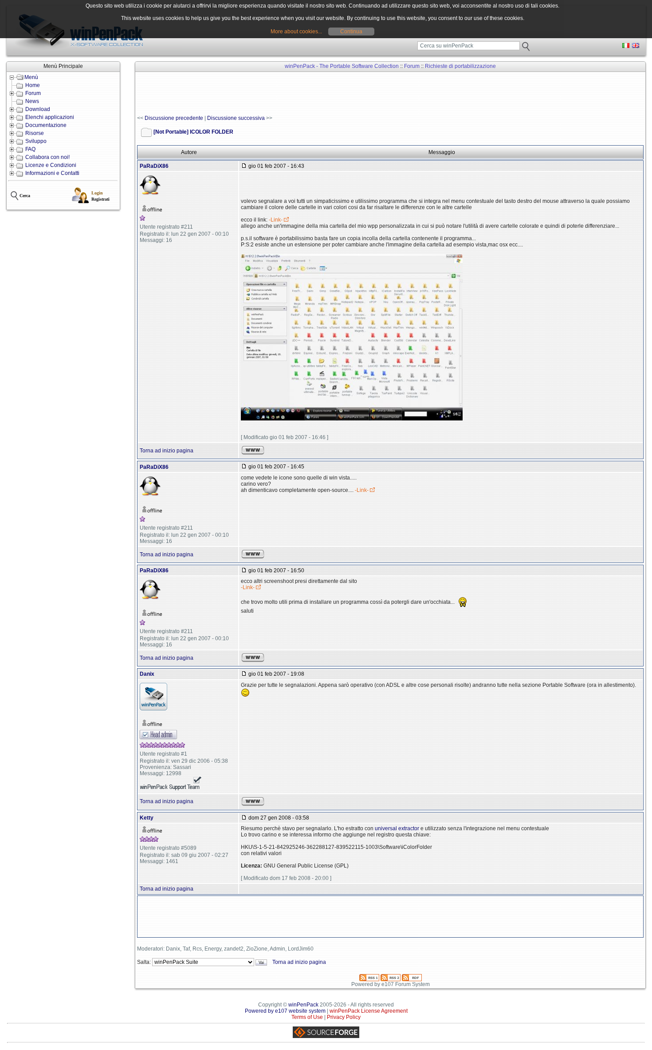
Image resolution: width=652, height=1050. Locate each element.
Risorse (34, 133)
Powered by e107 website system (285, 1011)
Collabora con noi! (47, 157)
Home (32, 85)
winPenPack (303, 1005)
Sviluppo (36, 141)
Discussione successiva (236, 118)
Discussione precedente (174, 118)
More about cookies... (296, 31)
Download (37, 109)
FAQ (30, 149)
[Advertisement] (298, 94)
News (32, 101)
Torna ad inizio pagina (166, 451)
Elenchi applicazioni (49, 117)
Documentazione (46, 125)
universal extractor (397, 828)
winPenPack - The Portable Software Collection (342, 66)
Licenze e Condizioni (50, 165)
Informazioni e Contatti (52, 173)
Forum (33, 93)
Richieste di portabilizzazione (460, 66)
